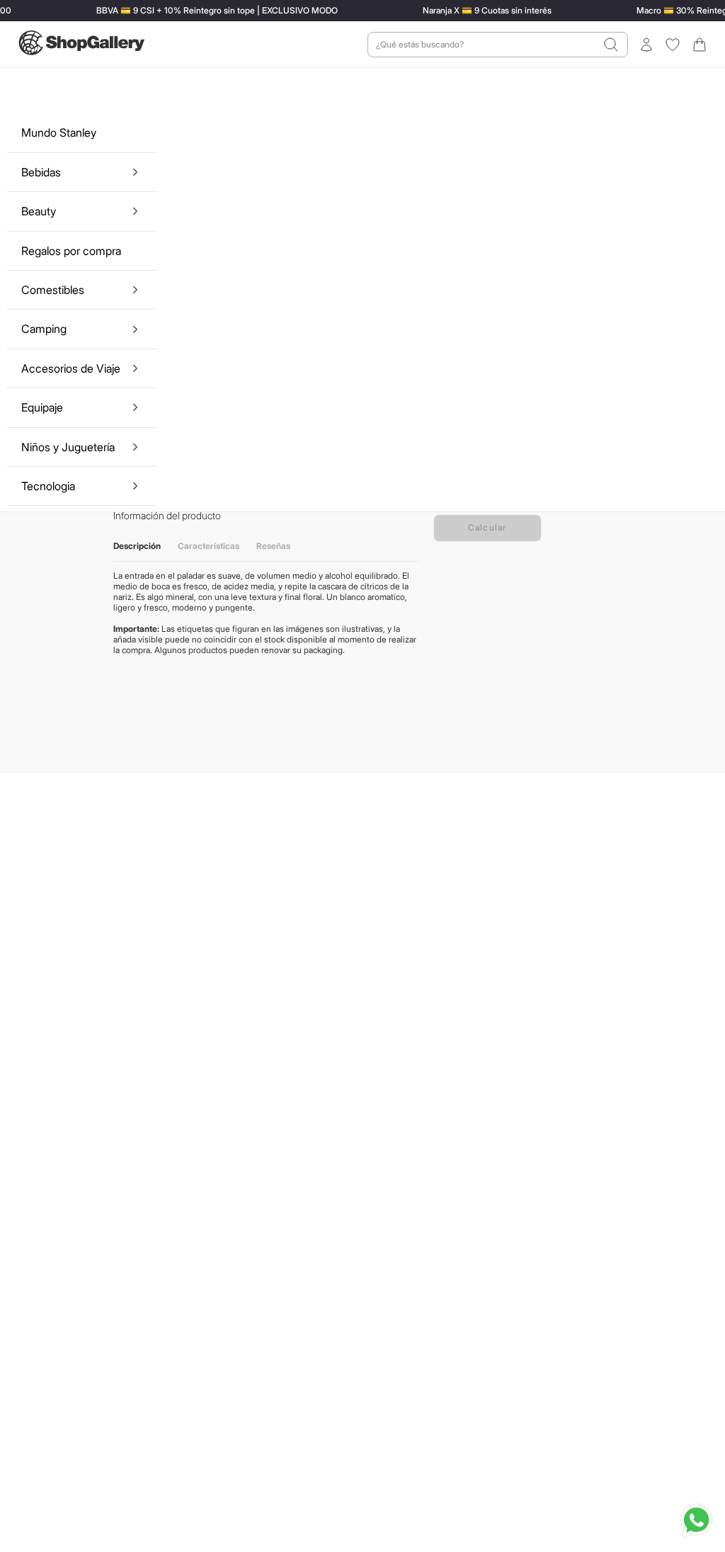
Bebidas (128, 32)
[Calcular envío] (569, 540)
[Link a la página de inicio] (90, 33)
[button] (585, 85)
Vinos (167, 32)
